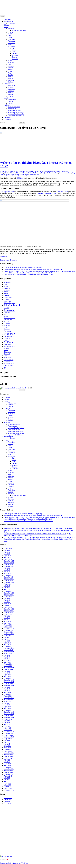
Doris (37, 175)
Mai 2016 (7, 724)
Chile (9, 36)
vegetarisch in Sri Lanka (15, 435)
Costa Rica (11, 39)
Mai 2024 (7, 589)
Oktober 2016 (8, 715)
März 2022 (7, 623)
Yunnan (6, 368)
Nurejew (44, 173)
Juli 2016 (7, 721)
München (9, 333)
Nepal (10, 71)
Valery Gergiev (7, 357)
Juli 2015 (7, 740)
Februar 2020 (8, 664)
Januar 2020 (8, 666)
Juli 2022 (7, 616)
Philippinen (11, 490)
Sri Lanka (11, 80)
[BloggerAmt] (6, 856)
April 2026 (7, 555)
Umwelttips (11, 23)
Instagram (7, 801)
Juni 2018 (7, 689)
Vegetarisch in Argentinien (16, 112)
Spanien (10, 76)
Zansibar (10, 75)
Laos (9, 64)
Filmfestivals (12, 99)
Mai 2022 (7, 619)
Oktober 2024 (8, 580)
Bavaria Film (59, 171)
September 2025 (9, 566)
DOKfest (19, 178)
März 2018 (7, 692)
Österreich (11, 91)
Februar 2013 (8, 786)
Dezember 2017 (9, 698)
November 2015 (9, 733)
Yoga (5, 367)
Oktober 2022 (8, 612)
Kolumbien (11, 62)
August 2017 (8, 701)
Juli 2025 (7, 568)
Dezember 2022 (9, 609)
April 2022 (7, 621)
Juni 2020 (7, 657)
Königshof (6, 321)
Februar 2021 (8, 646)
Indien (10, 44)
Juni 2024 (7, 587)
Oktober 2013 (8, 772)
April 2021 (7, 643)
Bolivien (10, 34)
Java (13, 52)
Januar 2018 (8, 696)
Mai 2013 (7, 781)
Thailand (10, 82)
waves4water (7, 361)
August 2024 (8, 584)
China (10, 37)
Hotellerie (7, 84)
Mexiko (10, 68)
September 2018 (9, 685)
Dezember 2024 (9, 577)
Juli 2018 (7, 687)
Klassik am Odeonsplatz (9, 318)
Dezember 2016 (9, 712)
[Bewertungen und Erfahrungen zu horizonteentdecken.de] (13, 388)
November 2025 (9, 563)
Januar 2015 (8, 751)
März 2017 (7, 708)
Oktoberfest (7, 338)
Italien (10, 60)
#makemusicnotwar (27, 171)
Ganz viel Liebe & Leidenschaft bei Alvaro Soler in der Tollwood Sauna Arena (28, 275)
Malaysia (11, 66)
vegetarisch (8, 359)
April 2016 (7, 726)
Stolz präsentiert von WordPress (18, 863)
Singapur (11, 78)
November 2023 (9, 595)
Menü (2, 16)
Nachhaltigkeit (8, 21)
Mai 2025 (7, 571)
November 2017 (9, 699)
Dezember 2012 (9, 790)
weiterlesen (4, 256)
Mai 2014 (7, 762)
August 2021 (8, 635)
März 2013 (7, 785)
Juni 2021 (7, 639)
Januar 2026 (8, 559)
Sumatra (14, 57)
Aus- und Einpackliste (19, 30)
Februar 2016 (8, 730)
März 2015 (7, 747)
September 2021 (9, 634)
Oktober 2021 (8, 632)
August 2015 (8, 739)
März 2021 (7, 644)
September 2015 (9, 737)
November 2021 (9, 630)
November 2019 (9, 667)
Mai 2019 (7, 673)
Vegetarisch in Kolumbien (16, 114)
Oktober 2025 (8, 564)
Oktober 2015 (8, 735)
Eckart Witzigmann (9, 303)
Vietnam (10, 506)
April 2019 (7, 675)
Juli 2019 (7, 671)
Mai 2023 (7, 602)
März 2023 (7, 603)
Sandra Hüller (7, 344)
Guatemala (11, 43)
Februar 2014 (8, 767)
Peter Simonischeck (65, 173)
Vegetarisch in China (14, 110)
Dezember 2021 (9, 628)
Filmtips (10, 103)
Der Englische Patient (7, 192)
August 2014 (8, 758)
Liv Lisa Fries (20, 173)
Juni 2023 (7, 600)
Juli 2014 (7, 760)
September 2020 (9, 651)
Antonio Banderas (40, 171)
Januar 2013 (8, 788)
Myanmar (11, 69)
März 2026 (7, 557)
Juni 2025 (7, 570)
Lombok (14, 53)
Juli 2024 (7, 586)
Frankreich (11, 41)
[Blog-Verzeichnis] (4, 860)
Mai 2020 (7, 659)
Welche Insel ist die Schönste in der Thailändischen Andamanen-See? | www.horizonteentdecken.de (35, 534)
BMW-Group (7, 291)
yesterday (33, 175)
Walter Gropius (24, 175)
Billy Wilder (7, 290)
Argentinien (11, 32)
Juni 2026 (7, 552)
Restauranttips (12, 108)
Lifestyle (10, 101)
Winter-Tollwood (9, 363)
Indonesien (11, 46)
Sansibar (10, 497)
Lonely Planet (7, 325)
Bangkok (6, 286)
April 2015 (7, 746)
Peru (9, 73)
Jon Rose (6, 316)
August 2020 (8, 653)
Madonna (37, 173)
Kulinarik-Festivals (14, 107)
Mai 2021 (7, 641)
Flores (14, 50)
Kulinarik (7, 105)
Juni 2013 (7, 779)
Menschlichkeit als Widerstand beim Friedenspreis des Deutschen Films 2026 (28, 273)
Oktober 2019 (8, 669)
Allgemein (7, 397)
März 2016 (7, 728)
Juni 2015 (7, 742)
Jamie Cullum (7, 312)
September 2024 (9, 582)
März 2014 (7, 765)
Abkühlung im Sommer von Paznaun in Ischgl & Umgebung (23, 267)
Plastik (5, 340)
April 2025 (7, 573)
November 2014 (9, 755)
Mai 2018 (7, 691)
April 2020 (7, 660)
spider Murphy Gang (12, 175)
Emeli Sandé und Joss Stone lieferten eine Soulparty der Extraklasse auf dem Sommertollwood (33, 269)
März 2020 (7, 662)
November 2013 (9, 770)
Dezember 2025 (9, 561)
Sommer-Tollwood (9, 346)
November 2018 (9, 682)
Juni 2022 (7, 618)
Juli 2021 (7, 637)
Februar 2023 (8, 605)
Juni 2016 (7, 723)
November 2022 (9, 611)
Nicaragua (11, 483)
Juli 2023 (7, 598)
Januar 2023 (8, 607)
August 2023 (8, 596)
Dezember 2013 (9, 769)
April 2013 (7, 783)
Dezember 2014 (9, 753)
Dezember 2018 (9, 680)
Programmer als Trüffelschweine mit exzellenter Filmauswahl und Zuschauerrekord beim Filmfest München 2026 (39, 271)
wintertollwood (8, 365)
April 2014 (7, 763)
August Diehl (50, 171)
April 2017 (7, 707)
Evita (1, 173)
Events (6, 98)
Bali (13, 48)
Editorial (6, 25)
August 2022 (8, 614)
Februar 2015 (8, 749)
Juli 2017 (7, 703)
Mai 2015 (7, 744)
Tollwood (7, 354)
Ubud (5, 355)
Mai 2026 (7, 554)
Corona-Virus (7, 297)
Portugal (10, 492)
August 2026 (8, 548)
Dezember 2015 (9, 731)
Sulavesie (15, 59)
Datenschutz (8, 119)
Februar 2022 (8, 625)
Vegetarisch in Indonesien (16, 115)
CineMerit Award (62, 192)
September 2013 (9, 774)
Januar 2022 (8, 627)
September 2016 (9, 717)
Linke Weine (7, 323)
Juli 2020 (7, 655)
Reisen (6, 27)
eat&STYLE (7, 301)
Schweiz (10, 87)
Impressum (7, 117)
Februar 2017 (8, 710)
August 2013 (8, 776)
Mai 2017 (7, 705)
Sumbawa (15, 55)
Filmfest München (9, 173)
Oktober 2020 (8, 650)
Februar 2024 (8, 591)
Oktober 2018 (8, 683)
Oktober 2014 (8, 756)
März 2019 (7, 676)
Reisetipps (11, 28)
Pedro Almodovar (52, 173)
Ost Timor (11, 485)
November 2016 (9, 714)
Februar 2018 (8, 694)
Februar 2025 (8, 575)
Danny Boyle (68, 171)
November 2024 (9, 579)
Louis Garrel (30, 173)
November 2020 (9, 648)
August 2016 (8, 719)
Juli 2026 (7, 550)
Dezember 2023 (9, 593)
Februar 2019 (8, 678)
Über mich (7, 20)
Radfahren (9, 342)
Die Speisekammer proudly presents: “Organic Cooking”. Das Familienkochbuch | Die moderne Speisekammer (38, 537)
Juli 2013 (7, 778)
